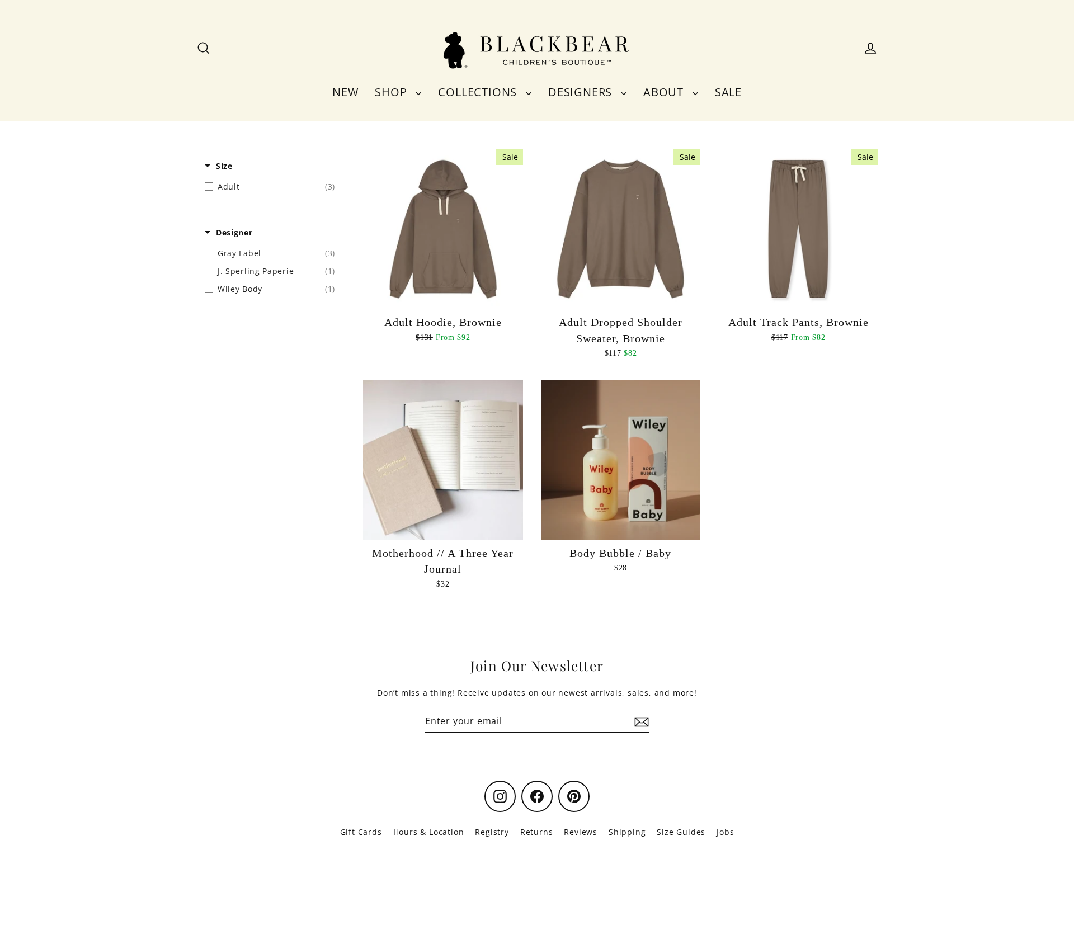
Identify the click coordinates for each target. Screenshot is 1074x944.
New (345, 92)
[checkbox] (270, 186)
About (665, 92)
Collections (479, 92)
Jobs (725, 832)
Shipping (627, 832)
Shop (392, 92)
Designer (234, 232)
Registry (491, 832)
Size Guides (681, 832)
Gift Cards (361, 832)
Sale (728, 92)
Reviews (580, 832)
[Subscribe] (640, 721)
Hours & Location (428, 832)
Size (224, 166)
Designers (581, 92)
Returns (536, 832)
